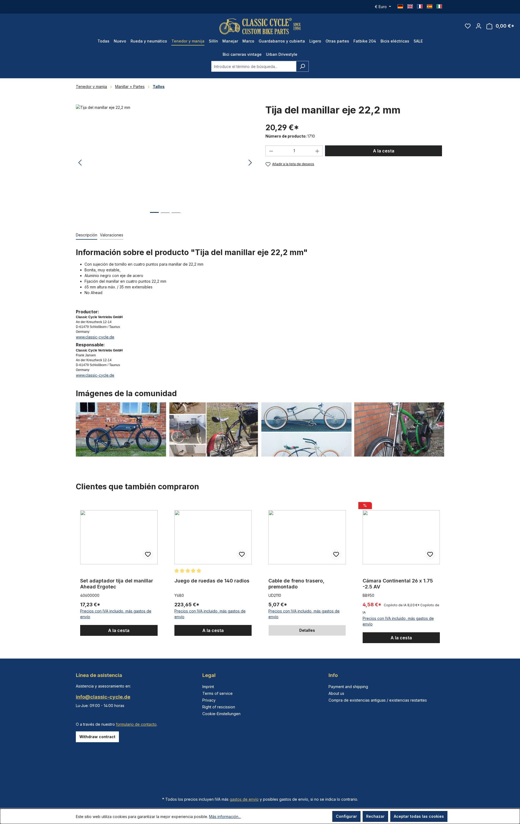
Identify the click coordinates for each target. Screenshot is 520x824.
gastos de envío (244, 799)
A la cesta (383, 151)
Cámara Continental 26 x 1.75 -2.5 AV (398, 583)
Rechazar (375, 816)
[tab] (86, 235)
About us (336, 693)
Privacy (209, 700)
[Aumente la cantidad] (317, 150)
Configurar (346, 816)
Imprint (208, 686)
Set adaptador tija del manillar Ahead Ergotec (116, 583)
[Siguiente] (250, 163)
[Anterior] (80, 163)
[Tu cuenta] (478, 26)
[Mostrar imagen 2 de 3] (165, 217)
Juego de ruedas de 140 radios (211, 581)
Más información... (225, 816)
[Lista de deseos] (467, 26)
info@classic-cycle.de (103, 697)
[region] (165, 163)
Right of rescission (218, 707)
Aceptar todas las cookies (419, 816)
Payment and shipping (348, 686)
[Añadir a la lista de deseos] (147, 554)
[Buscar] (302, 66)
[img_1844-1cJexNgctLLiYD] (165, 163)
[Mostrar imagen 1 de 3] (154, 216)
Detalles (307, 630)
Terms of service (217, 693)
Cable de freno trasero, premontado (296, 583)
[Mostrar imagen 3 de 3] (176, 217)
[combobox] (253, 66)
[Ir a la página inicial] (260, 26)
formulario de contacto (136, 724)
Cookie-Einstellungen (221, 713)
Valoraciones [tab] (111, 235)
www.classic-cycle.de (95, 337)
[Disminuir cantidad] (271, 150)
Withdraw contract (97, 736)
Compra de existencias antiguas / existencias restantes (378, 700)
